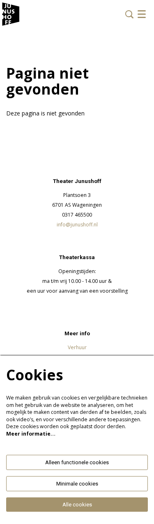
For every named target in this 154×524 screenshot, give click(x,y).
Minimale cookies (77, 484)
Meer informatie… (30, 433)
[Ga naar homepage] (11, 14)
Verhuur (77, 347)
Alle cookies (77, 504)
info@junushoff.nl (77, 224)
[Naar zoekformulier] (129, 14)
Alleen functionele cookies (77, 462)
